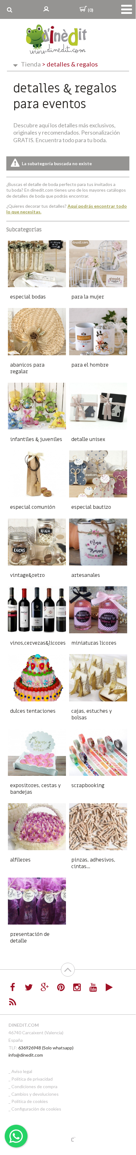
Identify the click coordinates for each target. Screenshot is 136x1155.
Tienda (31, 64)
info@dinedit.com (26, 1055)
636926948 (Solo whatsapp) (46, 1047)
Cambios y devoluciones (35, 1094)
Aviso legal (21, 1071)
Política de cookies (29, 1101)
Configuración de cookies (36, 1108)
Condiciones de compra (34, 1086)
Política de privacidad (32, 1079)
